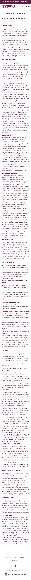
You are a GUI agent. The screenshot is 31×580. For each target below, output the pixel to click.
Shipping (8, 557)
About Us (16, 555)
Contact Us (8, 555)
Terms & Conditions (19, 557)
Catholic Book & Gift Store (17, 570)
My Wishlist (15, 560)
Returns (23, 555)
